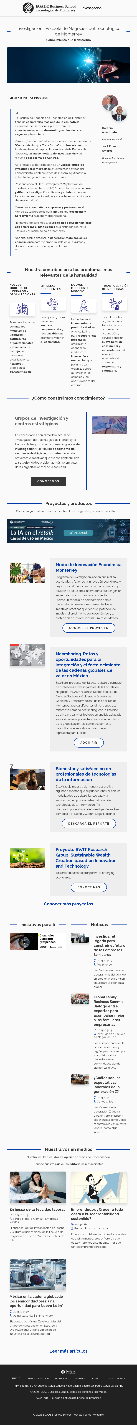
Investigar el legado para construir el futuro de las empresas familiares (109, 945)
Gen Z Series (117, 1378)
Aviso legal (42, 1397)
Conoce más (88, 887)
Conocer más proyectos (68, 903)
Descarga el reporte (88, 823)
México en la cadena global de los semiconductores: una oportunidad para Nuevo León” (37, 1301)
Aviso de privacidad (89, 1397)
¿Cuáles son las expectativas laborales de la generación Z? (107, 1085)
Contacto (97, 1378)
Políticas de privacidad (64, 1397)
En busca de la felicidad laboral (37, 1209)
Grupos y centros (37, 1378)
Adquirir (88, 742)
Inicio (16, 1378)
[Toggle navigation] (129, 8)
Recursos (61, 1378)
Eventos (80, 1378)
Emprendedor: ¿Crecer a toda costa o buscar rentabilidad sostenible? (97, 1214)
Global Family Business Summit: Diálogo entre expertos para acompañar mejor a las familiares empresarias (109, 1011)
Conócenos (48, 481)
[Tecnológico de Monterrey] (49, 8)
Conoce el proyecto (89, 628)
